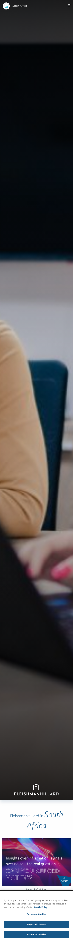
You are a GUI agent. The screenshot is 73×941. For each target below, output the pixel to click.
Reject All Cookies (36, 924)
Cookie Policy (40, 907)
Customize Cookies (36, 914)
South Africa (19, 5)
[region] (36, 915)
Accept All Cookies (36, 934)
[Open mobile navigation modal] (69, 5)
